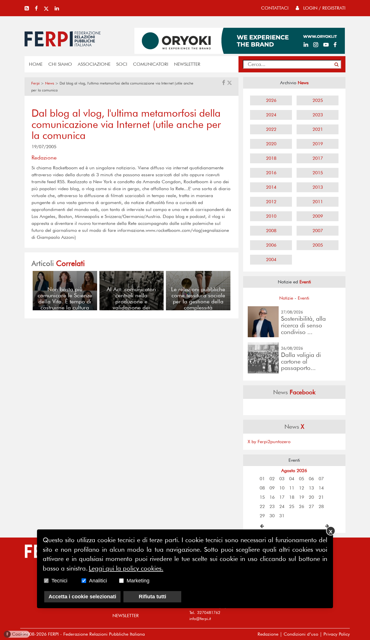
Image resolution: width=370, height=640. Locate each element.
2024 (271, 115)
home (35, 64)
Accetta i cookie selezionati (82, 596)
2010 (271, 216)
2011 (317, 201)
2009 (317, 216)
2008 (271, 230)
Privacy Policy (336, 634)
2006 (271, 245)
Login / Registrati (323, 8)
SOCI (121, 64)
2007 (317, 230)
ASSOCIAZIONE (94, 64)
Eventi (303, 298)
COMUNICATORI (150, 64)
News (49, 83)
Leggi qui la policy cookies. (126, 568)
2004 (271, 259)
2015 (317, 172)
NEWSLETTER (187, 64)
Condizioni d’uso (301, 634)
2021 (317, 129)
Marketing (138, 580)
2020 (271, 143)
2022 (271, 129)
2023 (317, 115)
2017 (317, 158)
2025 (317, 100)
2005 (317, 245)
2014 (271, 187)
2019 (317, 143)
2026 (271, 100)
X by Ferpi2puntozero (269, 441)
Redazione (268, 634)
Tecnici (59, 580)
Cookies (17, 634)
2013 (317, 187)
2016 (271, 172)
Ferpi (35, 83)
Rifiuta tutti (152, 596)
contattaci (274, 8)
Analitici (98, 580)
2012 (271, 201)
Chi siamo (60, 64)
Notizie (286, 298)
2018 (271, 158)
